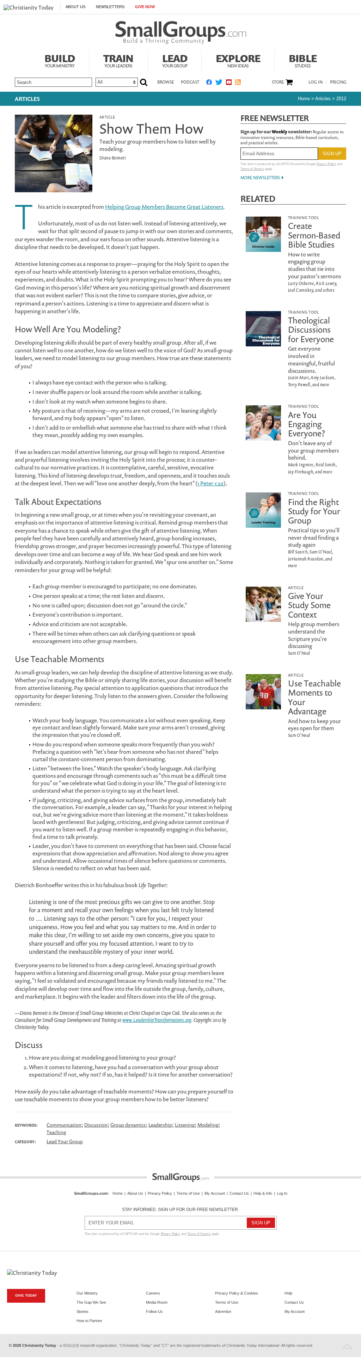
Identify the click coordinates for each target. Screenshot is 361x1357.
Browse (165, 82)
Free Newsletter (274, 118)
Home (304, 98)
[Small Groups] (180, 32)
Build (59, 60)
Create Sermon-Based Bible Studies (314, 235)
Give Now (145, 7)
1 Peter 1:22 (210, 483)
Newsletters (110, 7)
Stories (82, 1311)
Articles (27, 99)
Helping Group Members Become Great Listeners (164, 207)
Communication (64, 1124)
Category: (25, 1141)
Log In (315, 82)
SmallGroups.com (91, 1193)
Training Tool (303, 217)
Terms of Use (188, 1193)
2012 (341, 98)
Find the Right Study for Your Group (314, 511)
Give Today (26, 1295)
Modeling (207, 1124)
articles (323, 98)
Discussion (96, 1124)
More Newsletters (260, 178)
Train (118, 60)
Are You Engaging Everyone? (306, 424)
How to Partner (89, 1321)
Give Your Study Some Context (309, 605)
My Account (214, 1193)
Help (288, 1293)
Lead (175, 60)
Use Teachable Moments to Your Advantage (314, 697)
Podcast (190, 82)
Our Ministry (87, 1293)
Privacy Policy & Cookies (236, 1293)
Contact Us (239, 1193)
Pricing (338, 82)
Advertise (223, 1311)
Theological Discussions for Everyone (311, 330)
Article (107, 117)
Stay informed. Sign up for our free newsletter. (180, 1209)
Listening (185, 1124)
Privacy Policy (326, 164)
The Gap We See (91, 1302)
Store (278, 82)
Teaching (56, 1132)
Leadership (160, 1124)
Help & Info (262, 1193)
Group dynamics (128, 1124)
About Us (75, 7)
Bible (303, 60)
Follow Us (154, 1311)
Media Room (156, 1302)
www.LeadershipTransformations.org (156, 1020)
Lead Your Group (65, 1141)
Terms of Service (252, 169)
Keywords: (26, 1125)
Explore (238, 60)
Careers (153, 1293)
